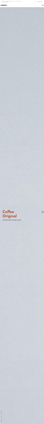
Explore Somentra (39, 1)
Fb (1, 416)
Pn (1, 413)
